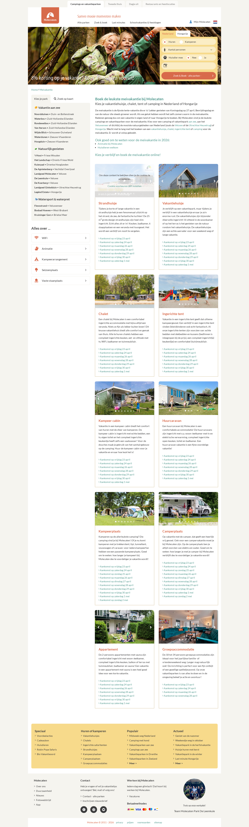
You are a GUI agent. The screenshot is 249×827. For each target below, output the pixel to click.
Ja (205, 57)
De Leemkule (46, 178)
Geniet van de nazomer (187, 735)
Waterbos (53, 118)
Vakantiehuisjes (91, 735)
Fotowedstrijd (43, 800)
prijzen (130, 822)
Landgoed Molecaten (50, 173)
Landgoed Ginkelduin (57, 187)
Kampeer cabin (109, 421)
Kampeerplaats (109, 531)
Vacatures (134, 796)
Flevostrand (48, 205)
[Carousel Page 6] (194, 193)
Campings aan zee (138, 749)
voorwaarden (143, 822)
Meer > (133, 763)
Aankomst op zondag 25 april (114, 573)
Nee (194, 57)
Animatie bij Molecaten (110, 143)
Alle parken (83, 22)
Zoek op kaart (65, 98)
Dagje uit (133, 4)
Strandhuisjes (90, 749)
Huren (172, 41)
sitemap (158, 822)
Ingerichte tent (173, 314)
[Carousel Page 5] (191, 193)
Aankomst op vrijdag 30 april (114, 257)
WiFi (44, 237)
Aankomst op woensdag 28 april (116, 249)
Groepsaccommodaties (95, 763)
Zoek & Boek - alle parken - (187, 75)
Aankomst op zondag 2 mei (113, 600)
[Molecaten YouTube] (103, 809)
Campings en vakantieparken (85, 4)
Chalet (103, 314)
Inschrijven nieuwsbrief (95, 800)
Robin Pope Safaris (47, 749)
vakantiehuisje (158, 129)
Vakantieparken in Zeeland (143, 758)
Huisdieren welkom (108, 147)
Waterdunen (52, 136)
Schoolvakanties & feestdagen (145, 22)
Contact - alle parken (94, 796)
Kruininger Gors (50, 214)
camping (197, 129)
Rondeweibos (55, 123)
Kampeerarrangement (55, 259)
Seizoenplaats (50, 269)
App (38, 804)
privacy (119, 822)
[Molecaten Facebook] (83, 809)
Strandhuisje (108, 203)
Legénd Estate (48, 192)
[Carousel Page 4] (188, 193)
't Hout (47, 155)
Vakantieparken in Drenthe (143, 754)
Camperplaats (172, 531)
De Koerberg (46, 182)
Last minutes (118, 22)
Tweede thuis (115, 4)
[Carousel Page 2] (182, 193)
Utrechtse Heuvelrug (200, 125)
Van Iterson (54, 127)
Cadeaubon (43, 740)
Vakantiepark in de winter (188, 754)
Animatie (47, 248)
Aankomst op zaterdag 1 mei (114, 260)
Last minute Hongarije (187, 758)
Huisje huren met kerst (187, 749)
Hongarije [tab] (182, 33)
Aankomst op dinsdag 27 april (115, 581)
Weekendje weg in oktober (189, 740)
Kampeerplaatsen (92, 754)
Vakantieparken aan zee (141, 745)
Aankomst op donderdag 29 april (116, 253)
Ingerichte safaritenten (95, 745)
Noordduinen (54, 114)
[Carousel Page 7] (198, 193)
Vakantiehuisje (173, 203)
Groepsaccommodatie (178, 649)
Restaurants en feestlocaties (160, 4)
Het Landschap (53, 160)
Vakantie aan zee (49, 107)
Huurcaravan (171, 421)
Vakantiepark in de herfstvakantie (192, 745)
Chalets (87, 740)
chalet (170, 129)
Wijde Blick (53, 132)
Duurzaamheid (44, 790)
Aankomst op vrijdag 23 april (114, 238)
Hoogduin (51, 141)
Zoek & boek (100, 22)
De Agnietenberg (54, 169)
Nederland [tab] (167, 33)
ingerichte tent (183, 129)
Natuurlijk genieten (51, 149)
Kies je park (41, 98)
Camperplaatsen (91, 758)
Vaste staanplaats (52, 280)
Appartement (108, 649)
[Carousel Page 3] (185, 193)
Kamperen (189, 41)
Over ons (41, 786)
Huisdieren (43, 745)
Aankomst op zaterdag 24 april (115, 242)
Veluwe (179, 125)
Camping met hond (139, 740)
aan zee (192, 121)
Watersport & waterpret (54, 199)
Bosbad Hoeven (51, 210)
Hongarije (100, 129)
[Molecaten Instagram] (93, 809)
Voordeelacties (45, 735)
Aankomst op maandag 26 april (115, 245)
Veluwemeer (101, 125)
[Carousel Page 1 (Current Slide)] (179, 193)
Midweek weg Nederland (142, 735)
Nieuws (40, 795)
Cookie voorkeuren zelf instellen (124, 186)
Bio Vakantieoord (46, 754)
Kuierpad (51, 164)
